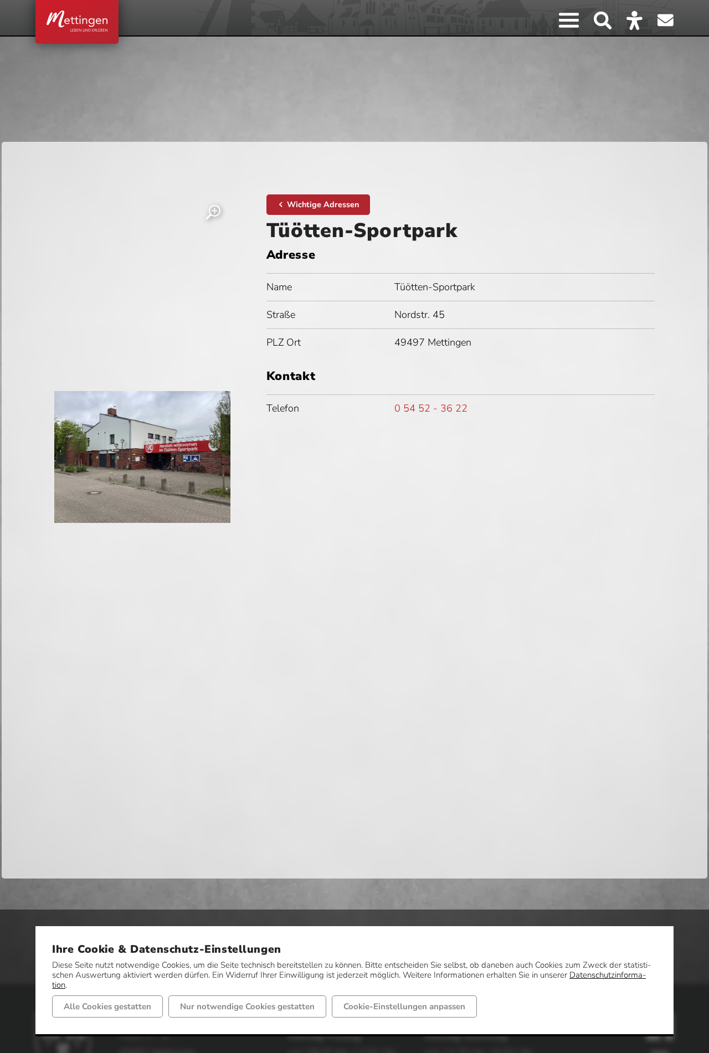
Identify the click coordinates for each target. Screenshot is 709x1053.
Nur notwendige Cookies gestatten (247, 1006)
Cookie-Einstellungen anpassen (404, 1006)
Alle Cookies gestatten (107, 1006)
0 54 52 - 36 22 (430, 408)
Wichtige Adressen (323, 204)
